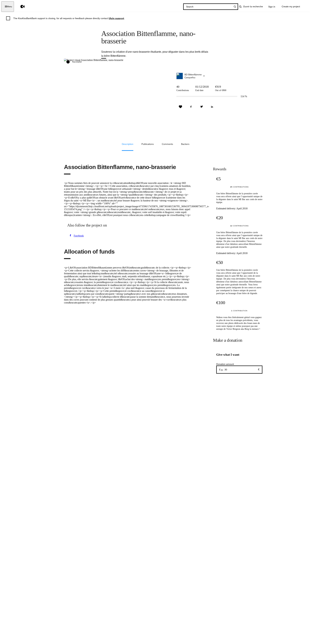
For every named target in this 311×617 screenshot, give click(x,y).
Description (127, 144)
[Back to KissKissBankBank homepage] (20, 6)
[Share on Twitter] (201, 107)
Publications (147, 144)
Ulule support (116, 18)
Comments (167, 144)
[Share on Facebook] (191, 107)
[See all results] (234, 6)
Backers (185, 144)
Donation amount (225, 364)
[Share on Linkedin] (212, 107)
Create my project (291, 6)
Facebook (79, 235)
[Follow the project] (180, 107)
